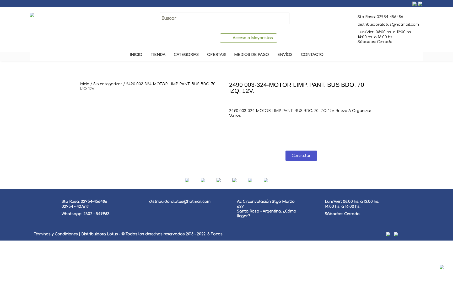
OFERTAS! (216, 55)
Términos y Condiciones (56, 234)
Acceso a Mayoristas (253, 38)
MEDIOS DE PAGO (251, 55)
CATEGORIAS (186, 55)
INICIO (136, 55)
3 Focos (215, 234)
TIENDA (158, 55)
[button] (301, 156)
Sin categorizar (107, 84)
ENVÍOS (285, 55)
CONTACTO (312, 55)
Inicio (84, 84)
